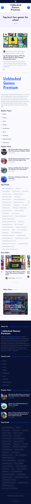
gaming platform (7, 205)
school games (6, 229)
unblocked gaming (23, 243)
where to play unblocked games (10, 249)
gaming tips (17, 205)
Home (15, 23)
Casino (4, 121)
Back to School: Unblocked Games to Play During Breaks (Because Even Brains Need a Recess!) (18, 414)
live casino (25, 205)
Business (5, 117)
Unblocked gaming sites (8, 246)
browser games (6, 191)
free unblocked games (20, 199)
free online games (7, 199)
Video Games (6, 142)
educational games (18, 194)
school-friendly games (22, 227)
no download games (7, 210)
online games (6, 213)
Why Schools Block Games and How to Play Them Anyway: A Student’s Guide (15, 273)
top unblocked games (17, 232)
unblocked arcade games (8, 235)
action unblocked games (19, 51)
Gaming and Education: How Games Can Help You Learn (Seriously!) (15, 307)
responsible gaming (7, 224)
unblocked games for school (9, 241)
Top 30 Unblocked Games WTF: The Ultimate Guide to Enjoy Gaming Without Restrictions (14, 57)
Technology (5, 135)
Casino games (16, 191)
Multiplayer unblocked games (20, 207)
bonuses (18, 188)
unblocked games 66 (7, 238)
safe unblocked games (8, 227)
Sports (4, 132)
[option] (15, 267)
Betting (4, 114)
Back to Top (16, 501)
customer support (7, 194)
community (25, 191)
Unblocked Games (7, 139)
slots (14, 229)
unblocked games (22, 235)
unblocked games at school (22, 238)
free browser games (7, 196)
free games (17, 196)
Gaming (4, 124)
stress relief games (22, 229)
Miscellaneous (6, 128)
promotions (21, 221)
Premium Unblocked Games (9, 221)
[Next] (17, 282)
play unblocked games (21, 216)
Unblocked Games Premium (12, 83)
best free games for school (9, 53)
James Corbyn (9, 51)
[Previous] (14, 282)
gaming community (19, 202)
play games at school (8, 216)
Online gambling (20, 210)
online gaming (16, 213)
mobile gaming (6, 207)
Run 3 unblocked (19, 224)
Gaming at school (7, 202)
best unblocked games (8, 188)
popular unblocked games (9, 218)
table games (6, 232)
